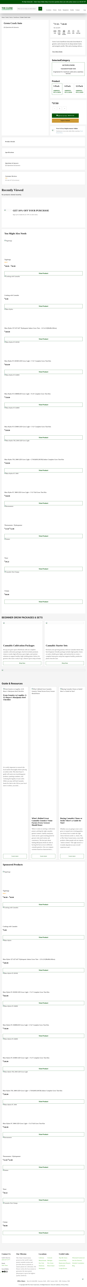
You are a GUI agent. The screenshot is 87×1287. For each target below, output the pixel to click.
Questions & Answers (12, 164)
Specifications (9, 152)
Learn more (18, 856)
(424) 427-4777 (6, 1259)
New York (41, 1263)
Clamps (6, 591)
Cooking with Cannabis (11, 295)
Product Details (10, 141)
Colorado (49, 1258)
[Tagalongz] (43, 248)
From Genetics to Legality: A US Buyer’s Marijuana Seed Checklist (14, 697)
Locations (48, 10)
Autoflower (16, 17)
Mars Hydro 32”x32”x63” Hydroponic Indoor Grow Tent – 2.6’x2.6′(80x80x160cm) (30, 328)
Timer (6, 558)
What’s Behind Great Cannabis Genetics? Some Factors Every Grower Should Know (42, 821)
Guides (72, 10)
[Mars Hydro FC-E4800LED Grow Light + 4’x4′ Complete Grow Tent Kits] (43, 383)
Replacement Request (64, 1263)
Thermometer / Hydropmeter (13, 525)
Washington (42, 1268)
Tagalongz (7, 259)
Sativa (11, 17)
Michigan (49, 1260)
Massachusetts (42, 1260)
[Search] (40, 9)
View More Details (57, 51)
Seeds (59, 10)
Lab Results (62, 1265)
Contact (78, 10)
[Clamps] (43, 580)
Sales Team (5, 1265)
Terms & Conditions (55, 1284)
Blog (73, 1265)
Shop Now (22, 663)
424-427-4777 (74, 1)
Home (3, 17)
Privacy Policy (64, 1284)
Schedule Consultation (78, 1263)
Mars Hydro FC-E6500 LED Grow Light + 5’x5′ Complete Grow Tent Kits (27, 361)
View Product (43, 273)
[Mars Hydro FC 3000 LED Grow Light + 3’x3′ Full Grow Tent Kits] (43, 481)
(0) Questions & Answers (11, 27)
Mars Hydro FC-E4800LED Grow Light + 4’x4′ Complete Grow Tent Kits (27, 394)
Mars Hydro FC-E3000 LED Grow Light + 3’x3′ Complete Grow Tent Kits (27, 426)
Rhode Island (50, 1265)
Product (56, 81)
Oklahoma (41, 1265)
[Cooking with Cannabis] (43, 284)
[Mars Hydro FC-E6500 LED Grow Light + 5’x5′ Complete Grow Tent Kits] (43, 350)
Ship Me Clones (63, 1258)
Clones (55, 10)
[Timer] (43, 547)
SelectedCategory (61, 60)
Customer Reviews (12, 178)
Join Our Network (77, 1260)
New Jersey (50, 1263)
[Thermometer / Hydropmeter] (43, 514)
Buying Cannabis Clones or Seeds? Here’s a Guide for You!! (71, 820)
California (41, 1258)
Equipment (66, 10)
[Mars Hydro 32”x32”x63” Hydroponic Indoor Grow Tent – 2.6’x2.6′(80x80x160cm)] (43, 317)
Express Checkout (65, 120)
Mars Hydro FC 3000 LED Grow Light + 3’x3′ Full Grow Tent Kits (25, 492)
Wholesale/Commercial (78, 1258)
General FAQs (62, 1260)
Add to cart (70, 115)
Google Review (63, 1268)
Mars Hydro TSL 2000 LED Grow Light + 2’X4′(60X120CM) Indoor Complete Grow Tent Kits (34, 459)
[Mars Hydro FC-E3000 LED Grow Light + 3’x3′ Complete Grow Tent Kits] (43, 416)
